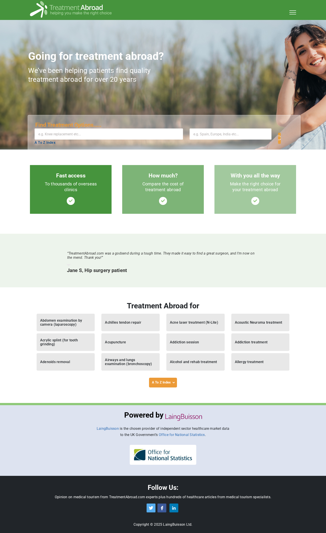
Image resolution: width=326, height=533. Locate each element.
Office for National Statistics (182, 435)
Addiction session (184, 342)
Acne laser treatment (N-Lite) (194, 322)
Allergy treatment (249, 362)
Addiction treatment (251, 342)
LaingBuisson (108, 428)
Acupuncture (115, 342)
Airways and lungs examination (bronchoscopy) (128, 362)
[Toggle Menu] (293, 12)
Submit (279, 138)
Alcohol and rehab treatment (193, 362)
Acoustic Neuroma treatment (258, 322)
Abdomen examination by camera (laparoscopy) (61, 322)
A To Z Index (45, 142)
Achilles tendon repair (123, 322)
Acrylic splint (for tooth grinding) (59, 342)
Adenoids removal (55, 362)
